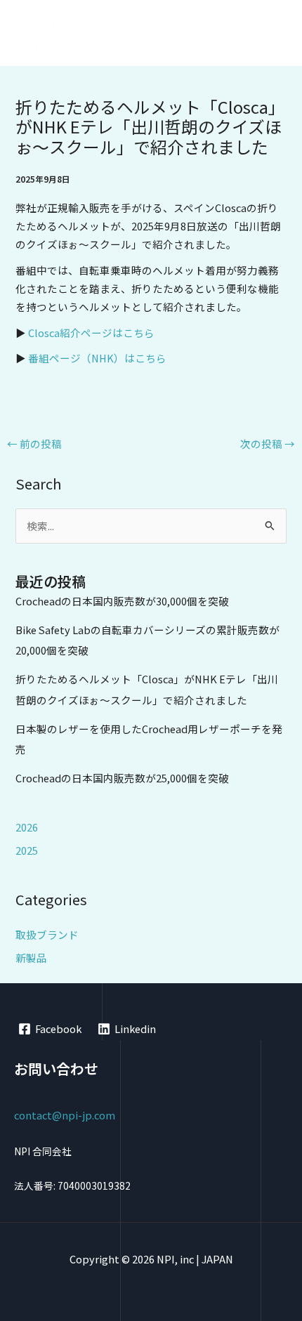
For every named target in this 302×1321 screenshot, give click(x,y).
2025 (26, 850)
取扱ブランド (47, 934)
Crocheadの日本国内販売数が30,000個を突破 (122, 600)
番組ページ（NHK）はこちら (97, 357)
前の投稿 (34, 443)
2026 (26, 827)
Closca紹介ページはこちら (91, 332)
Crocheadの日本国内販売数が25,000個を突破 (122, 777)
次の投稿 (267, 443)
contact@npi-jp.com (64, 1115)
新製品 (31, 957)
